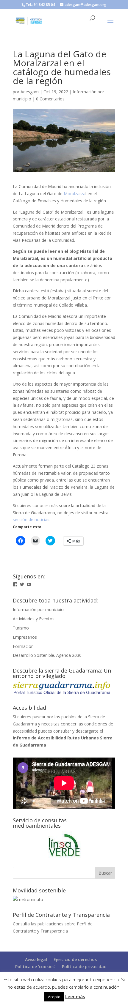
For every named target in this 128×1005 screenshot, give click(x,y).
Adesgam (30, 91)
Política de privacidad (84, 966)
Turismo (21, 628)
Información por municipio (38, 609)
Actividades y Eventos (33, 618)
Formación (23, 646)
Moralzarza (74, 193)
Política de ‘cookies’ (35, 966)
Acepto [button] (54, 996)
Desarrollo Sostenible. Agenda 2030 (47, 655)
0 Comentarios (50, 99)
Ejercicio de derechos (75, 959)
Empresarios (25, 637)
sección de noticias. (31, 519)
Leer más (75, 996)
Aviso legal (36, 959)
